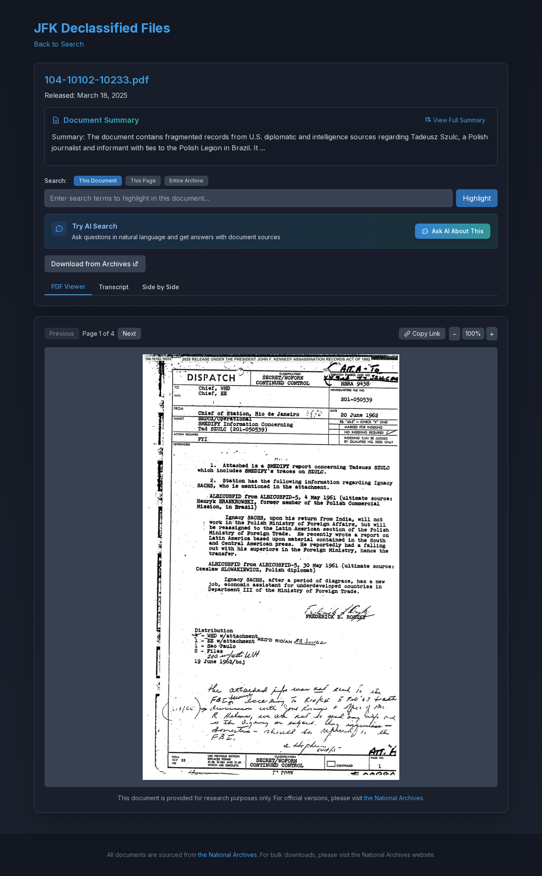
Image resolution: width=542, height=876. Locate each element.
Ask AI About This (458, 231)
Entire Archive (186, 180)
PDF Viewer (68, 286)
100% (473, 333)
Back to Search (59, 44)
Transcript (114, 286)
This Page (143, 180)
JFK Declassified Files (102, 28)
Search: (55, 180)
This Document (98, 180)
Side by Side (160, 286)
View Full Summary (459, 120)
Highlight (477, 198)
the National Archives (393, 797)
